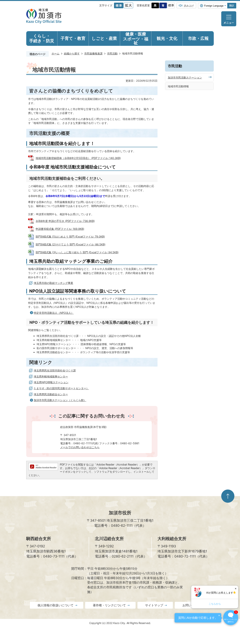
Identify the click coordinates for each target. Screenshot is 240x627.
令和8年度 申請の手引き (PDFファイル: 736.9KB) (65, 221)
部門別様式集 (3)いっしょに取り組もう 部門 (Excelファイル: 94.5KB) (77, 252)
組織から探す (72, 53)
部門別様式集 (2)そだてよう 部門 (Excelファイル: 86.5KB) (70, 244)
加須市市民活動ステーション (185, 77)
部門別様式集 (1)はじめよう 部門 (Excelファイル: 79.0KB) (70, 236)
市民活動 (112, 53)
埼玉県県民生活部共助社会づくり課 (55, 370)
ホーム (55, 53)
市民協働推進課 (93, 53)
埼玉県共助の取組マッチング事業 (53, 282)
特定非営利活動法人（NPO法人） (54, 312)
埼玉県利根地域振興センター (51, 376)
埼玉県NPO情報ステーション (51, 382)
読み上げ (189, 5)
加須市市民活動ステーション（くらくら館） (60, 400)
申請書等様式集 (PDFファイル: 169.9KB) (60, 228)
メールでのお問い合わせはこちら (80, 447)
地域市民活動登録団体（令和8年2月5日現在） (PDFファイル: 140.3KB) (78, 158)
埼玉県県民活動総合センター (51, 394)
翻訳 (231, 5)
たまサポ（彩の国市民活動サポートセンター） (61, 388)
